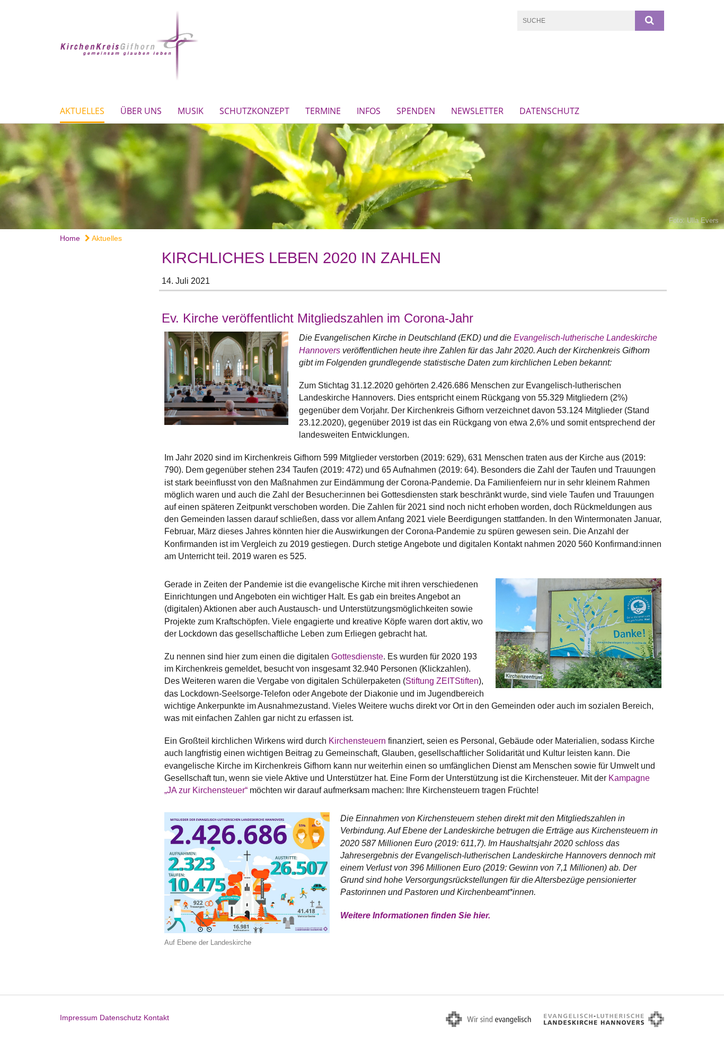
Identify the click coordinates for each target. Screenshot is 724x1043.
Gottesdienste (357, 656)
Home (70, 238)
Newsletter (477, 111)
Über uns (141, 111)
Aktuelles (82, 111)
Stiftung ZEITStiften (442, 680)
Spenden (415, 111)
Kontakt (156, 1017)
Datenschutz (549, 111)
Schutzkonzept (254, 111)
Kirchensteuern (357, 740)
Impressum (79, 1017)
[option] (362, 176)
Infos (369, 111)
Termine (323, 111)
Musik (191, 111)
